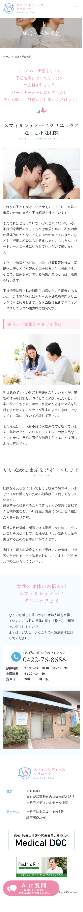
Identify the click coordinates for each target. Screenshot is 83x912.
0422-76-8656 (44, 659)
